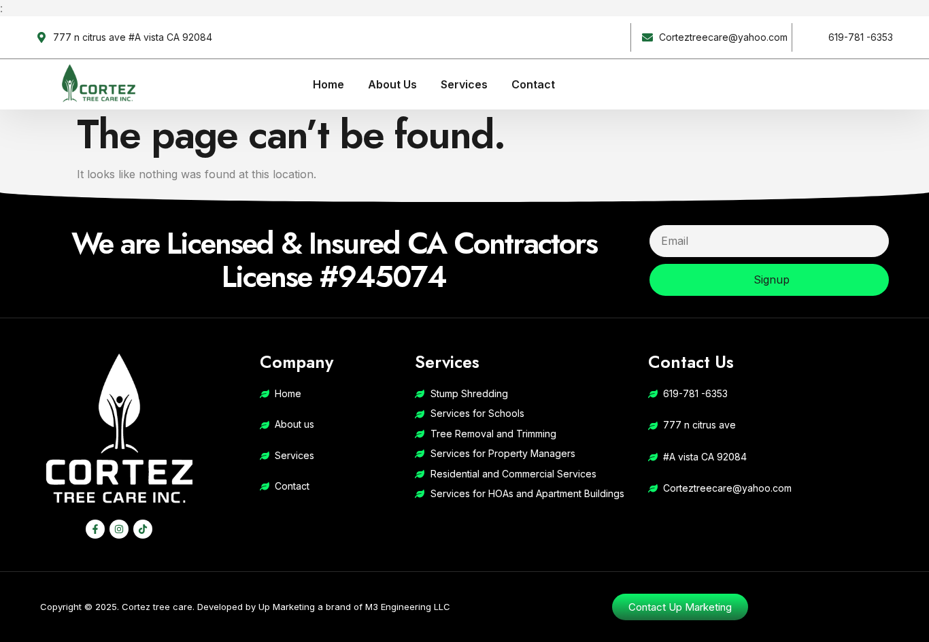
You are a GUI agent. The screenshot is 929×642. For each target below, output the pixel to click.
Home (328, 84)
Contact (533, 84)
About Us (392, 84)
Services (464, 84)
